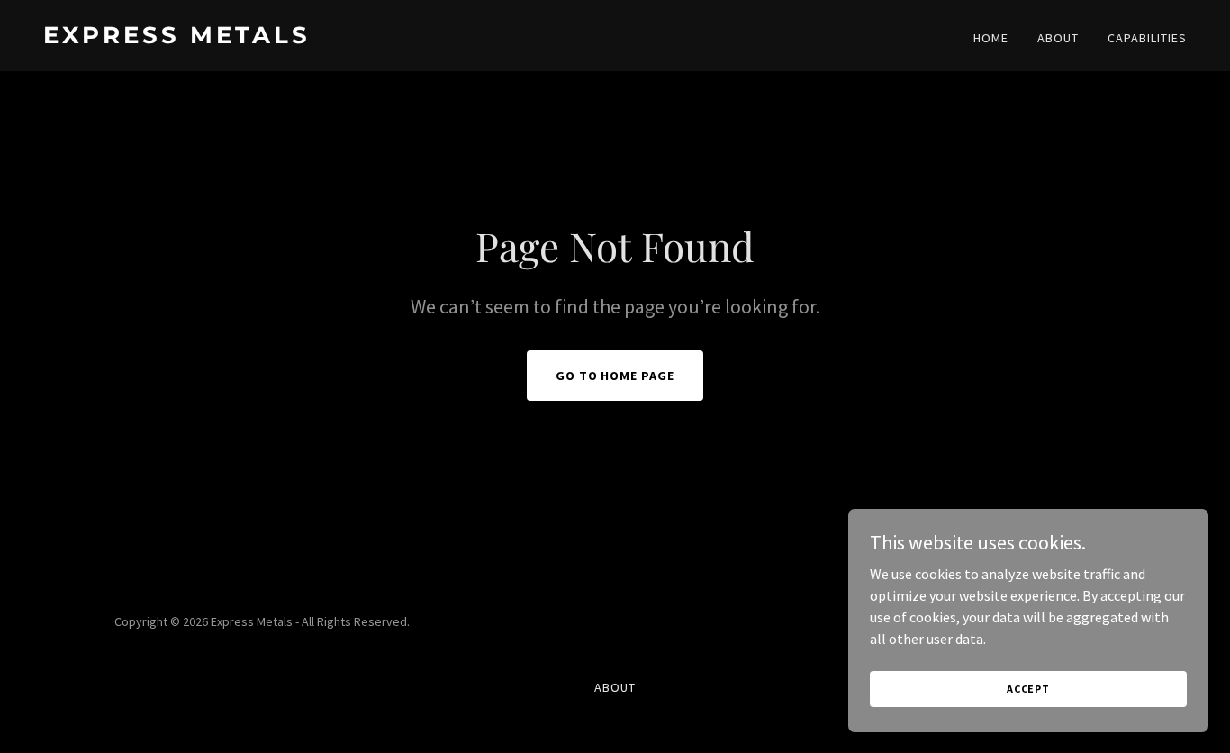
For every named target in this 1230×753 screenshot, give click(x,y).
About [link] (1058, 38)
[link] (322, 38)
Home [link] (990, 38)
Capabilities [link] (1147, 38)
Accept (1028, 688)
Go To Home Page (615, 375)
